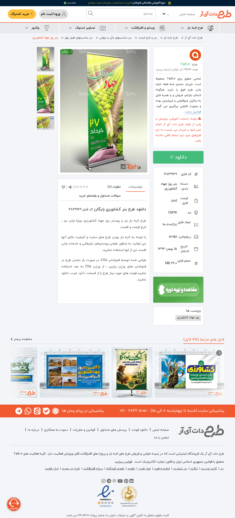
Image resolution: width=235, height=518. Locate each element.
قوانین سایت (193, 112)
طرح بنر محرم (71, 468)
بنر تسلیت (180, 468)
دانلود (180, 157)
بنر (222, 468)
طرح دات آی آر (194, 38)
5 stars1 (87, 187)
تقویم (131, 468)
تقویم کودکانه (115, 468)
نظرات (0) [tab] (114, 187)
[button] (219, 353)
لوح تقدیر (144, 468)
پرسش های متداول (113, 430)
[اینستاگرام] (103, 481)
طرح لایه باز (171, 38)
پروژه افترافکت (93, 468)
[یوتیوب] (120, 481)
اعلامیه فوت (162, 468)
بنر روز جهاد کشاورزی (45, 38)
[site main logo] (215, 14)
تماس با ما (161, 438)
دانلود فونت (77, 273)
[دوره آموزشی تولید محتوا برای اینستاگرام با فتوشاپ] (178, 289)
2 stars (78, 187)
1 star (75, 187)
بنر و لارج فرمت (147, 38)
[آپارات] (114, 481)
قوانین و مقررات (84, 430)
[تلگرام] (109, 481)
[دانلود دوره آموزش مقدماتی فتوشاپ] (117, 3)
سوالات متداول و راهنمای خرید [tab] (100, 196)
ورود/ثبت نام (51, 14)
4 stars (84, 187)
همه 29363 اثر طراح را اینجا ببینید (177, 69)
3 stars (81, 187)
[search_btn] (91, 14)
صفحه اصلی (187, 14)
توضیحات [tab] (135, 187)
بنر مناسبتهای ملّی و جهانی (115, 38)
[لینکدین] (131, 481)
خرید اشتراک (21, 14)
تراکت (194, 468)
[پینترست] (126, 481)
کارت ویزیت (209, 468)
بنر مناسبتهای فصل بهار (78, 38)
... (167, 14)
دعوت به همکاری (56, 430)
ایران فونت (52, 468)
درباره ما (33, 430)
